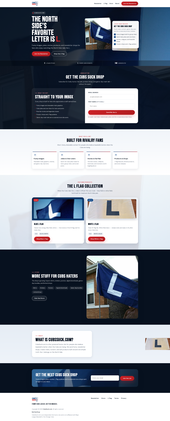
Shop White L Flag (97, 239)
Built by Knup (36, 412)
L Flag (105, 3)
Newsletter (97, 3)
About (117, 3)
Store (111, 3)
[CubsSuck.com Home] (35, 3)
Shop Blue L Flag (42, 239)
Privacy (123, 398)
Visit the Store (39, 298)
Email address (93, 92)
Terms (116, 398)
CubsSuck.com (47, 409)
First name (96, 102)
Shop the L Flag (59, 54)
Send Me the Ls (111, 112)
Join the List (127, 378)
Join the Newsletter (129, 3)
